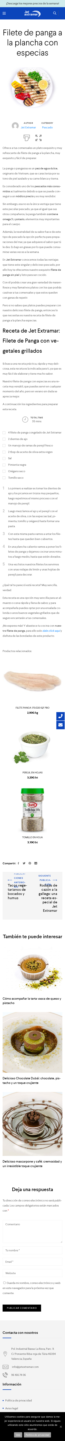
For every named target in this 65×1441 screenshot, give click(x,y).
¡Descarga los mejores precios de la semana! (32, 3)
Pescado (47, 127)
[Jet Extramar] (32, 14)
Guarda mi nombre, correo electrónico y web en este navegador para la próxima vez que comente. (31, 1288)
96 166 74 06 (18, 1375)
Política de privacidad (18, 1400)
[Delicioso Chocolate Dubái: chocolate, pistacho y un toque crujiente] (32, 1042)
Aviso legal (11, 1408)
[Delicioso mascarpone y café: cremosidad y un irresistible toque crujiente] (32, 1124)
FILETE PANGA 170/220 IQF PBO (32, 707)
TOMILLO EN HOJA (32, 837)
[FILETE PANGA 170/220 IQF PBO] (32, 681)
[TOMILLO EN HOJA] (32, 810)
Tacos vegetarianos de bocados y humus (16, 878)
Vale (18, 1434)
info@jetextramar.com (25, 1367)
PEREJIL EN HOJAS (32, 772)
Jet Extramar (28, 127)
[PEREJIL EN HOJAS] (32, 745)
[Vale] (60, 1426)
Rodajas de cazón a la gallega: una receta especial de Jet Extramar (48, 881)
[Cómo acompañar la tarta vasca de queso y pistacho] (32, 970)
